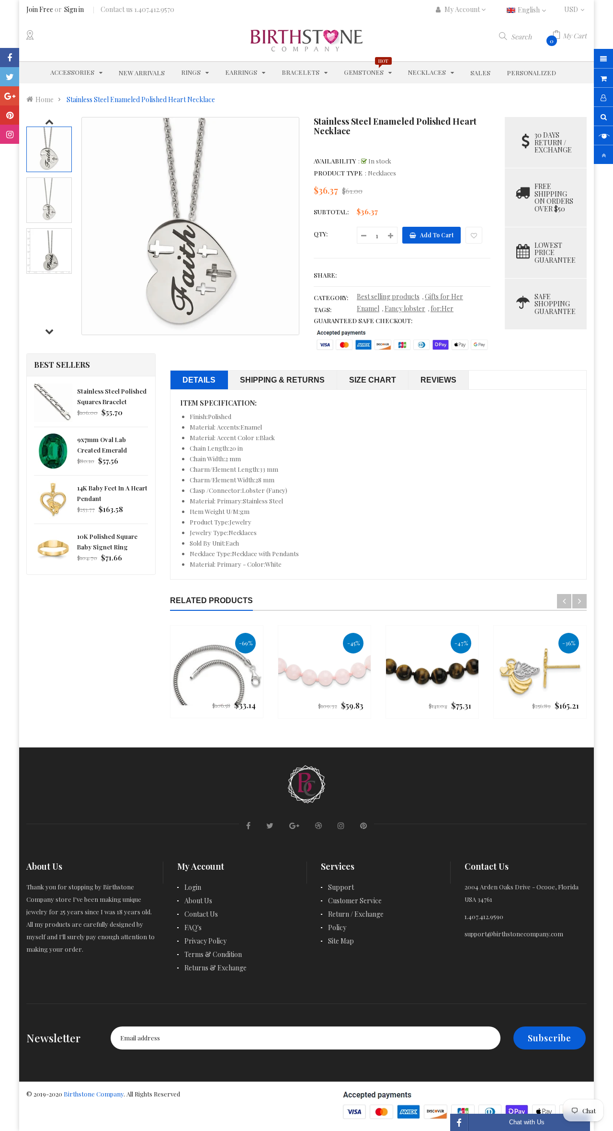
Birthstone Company (94, 1094)
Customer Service (355, 900)
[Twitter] (9, 76)
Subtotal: (331, 212)
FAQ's (193, 927)
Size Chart (372, 380)
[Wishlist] (473, 235)
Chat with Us (527, 1122)
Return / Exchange (356, 914)
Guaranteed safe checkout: (363, 320)
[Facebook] (9, 57)
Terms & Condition (213, 954)
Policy (337, 927)
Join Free (39, 9)
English (529, 9)
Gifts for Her (444, 296)
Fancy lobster (405, 308)
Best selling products (388, 296)
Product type (338, 173)
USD (575, 9)
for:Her (442, 308)
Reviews (438, 380)
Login (192, 887)
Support (341, 887)
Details (199, 380)
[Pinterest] (9, 115)
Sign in (74, 9)
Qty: (321, 234)
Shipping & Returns (282, 380)
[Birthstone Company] (306, 783)
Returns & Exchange (215, 967)
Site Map (341, 940)
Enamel (368, 308)
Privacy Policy (205, 940)
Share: (325, 275)
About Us (198, 900)
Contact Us (201, 914)
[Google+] (9, 95)
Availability (335, 161)
